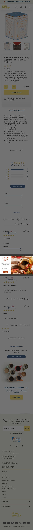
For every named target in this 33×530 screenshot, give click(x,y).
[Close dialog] (32, 256)
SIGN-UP (5, 272)
